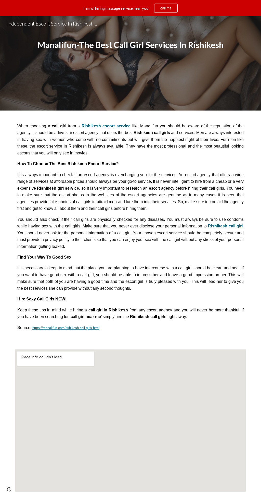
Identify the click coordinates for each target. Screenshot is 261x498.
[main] (130, 63)
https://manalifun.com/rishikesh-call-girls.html (65, 328)
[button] (9, 489)
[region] (130, 8)
